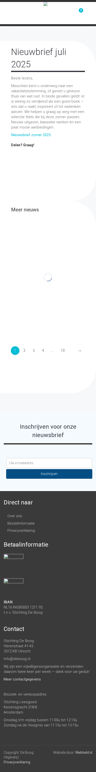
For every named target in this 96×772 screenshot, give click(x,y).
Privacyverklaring (21, 530)
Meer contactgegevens (22, 679)
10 (63, 350)
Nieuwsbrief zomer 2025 (31, 135)
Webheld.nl (83, 752)
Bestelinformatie (21, 523)
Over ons (14, 516)
